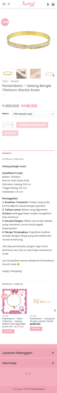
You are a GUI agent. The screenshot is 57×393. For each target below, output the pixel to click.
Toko (5, 81)
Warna (5, 114)
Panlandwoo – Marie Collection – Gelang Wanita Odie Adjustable (14, 321)
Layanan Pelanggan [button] (17, 353)
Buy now (10, 133)
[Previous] (7, 40)
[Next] (50, 40)
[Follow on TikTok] (30, 374)
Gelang (15, 81)
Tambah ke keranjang (32, 124)
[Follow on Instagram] (27, 374)
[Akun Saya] (47, 4)
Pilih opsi (8, 331)
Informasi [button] (9, 363)
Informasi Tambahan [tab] (13, 159)
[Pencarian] (9, 4)
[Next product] (4, 99)
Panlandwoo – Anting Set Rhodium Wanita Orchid (42, 320)
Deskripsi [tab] (6, 153)
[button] (4, 4)
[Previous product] (10, 99)
